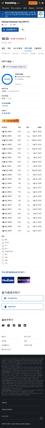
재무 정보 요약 (6, 53)
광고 (25, 341)
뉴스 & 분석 (17, 48)
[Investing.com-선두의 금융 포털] (12, 3)
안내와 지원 (28, 345)
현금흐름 (33, 53)
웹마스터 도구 (6, 349)
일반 (3, 48)
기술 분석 (37, 48)
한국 (25, 8)
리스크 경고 (5, 416)
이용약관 (4, 402)
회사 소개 (27, 336)
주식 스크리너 (16, 8)
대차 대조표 (24, 53)
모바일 (4, 341)
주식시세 (5, 8)
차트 (9, 48)
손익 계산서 (15, 53)
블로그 (4, 336)
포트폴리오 (5, 345)
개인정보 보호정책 (7, 409)
